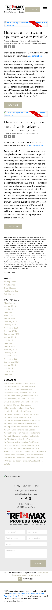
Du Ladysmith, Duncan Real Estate (25, 133)
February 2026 (10, 321)
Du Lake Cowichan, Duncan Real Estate (21, 402)
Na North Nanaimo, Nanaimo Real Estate (21, 436)
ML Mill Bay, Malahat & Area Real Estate (21, 414)
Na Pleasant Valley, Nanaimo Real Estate (21, 442)
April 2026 (8, 315)
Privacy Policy (43, 573)
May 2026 (8, 312)
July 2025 (8, 340)
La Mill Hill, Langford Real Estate (19, 247)
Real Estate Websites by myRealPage (26, 575)
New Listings (9, 285)
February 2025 (10, 349)
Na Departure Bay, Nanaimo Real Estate (21, 426)
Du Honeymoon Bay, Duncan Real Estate (29, 241)
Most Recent (9, 303)
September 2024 (11, 362)
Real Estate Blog (11, 291)
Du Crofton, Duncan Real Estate (26, 239)
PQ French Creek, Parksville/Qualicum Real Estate (25, 451)
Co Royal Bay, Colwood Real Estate (23, 237)
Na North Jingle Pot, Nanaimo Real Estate (21, 256)
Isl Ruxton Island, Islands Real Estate (20, 408)
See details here (35, 56)
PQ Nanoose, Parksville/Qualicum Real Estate (23, 454)
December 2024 (11, 355)
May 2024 (8, 374)
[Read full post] (26, 25)
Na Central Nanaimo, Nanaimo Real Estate (22, 420)
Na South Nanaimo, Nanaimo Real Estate (34, 260)
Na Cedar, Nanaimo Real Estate (21, 249)
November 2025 (11, 328)
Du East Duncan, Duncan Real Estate (20, 392)
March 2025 (9, 346)
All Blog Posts (10, 281)
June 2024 (9, 371)
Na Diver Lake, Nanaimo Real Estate (19, 430)
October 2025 (10, 331)
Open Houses (10, 288)
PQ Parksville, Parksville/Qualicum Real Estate (29, 44)
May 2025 (8, 343)
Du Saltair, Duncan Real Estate (18, 245)
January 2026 (10, 324)
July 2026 (8, 309)
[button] (32, 9)
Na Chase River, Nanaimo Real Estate (29, 252)
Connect (32, 10)
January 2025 (10, 352)
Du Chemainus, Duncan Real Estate (19, 386)
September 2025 (11, 334)
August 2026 (10, 306)
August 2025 (10, 337)
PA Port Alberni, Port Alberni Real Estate (16, 262)
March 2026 (9, 318)
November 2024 (11, 359)
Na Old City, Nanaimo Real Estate (28, 258)
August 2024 (10, 365)
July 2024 (8, 368)
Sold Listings (9, 294)
